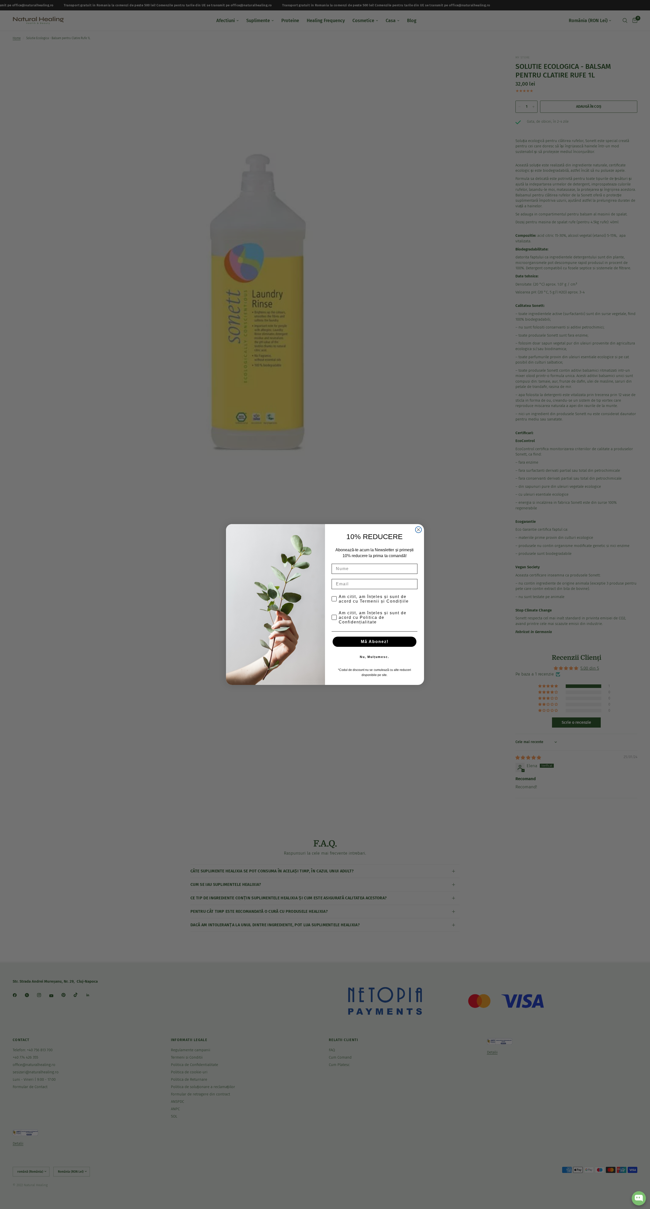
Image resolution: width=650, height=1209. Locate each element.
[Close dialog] (418, 530)
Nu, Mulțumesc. (374, 657)
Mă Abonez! (374, 641)
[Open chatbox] (639, 1198)
